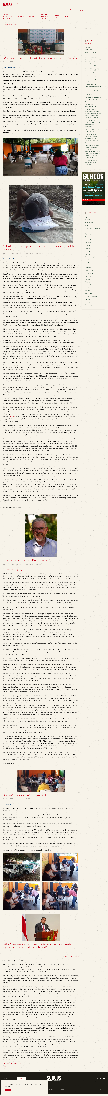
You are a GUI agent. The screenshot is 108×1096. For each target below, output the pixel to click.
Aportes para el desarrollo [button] (6, 17)
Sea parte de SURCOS (102, 10)
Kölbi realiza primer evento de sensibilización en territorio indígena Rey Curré (40, 58)
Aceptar (8, 1090)
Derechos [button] (32, 16)
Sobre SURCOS (81, 10)
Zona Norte (88, 305)
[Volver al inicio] (7, 4)
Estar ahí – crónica (90, 52)
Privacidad (61, 1089)
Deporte (87, 248)
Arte (86, 231)
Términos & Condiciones (50, 1089)
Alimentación (89, 223)
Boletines (88, 234)
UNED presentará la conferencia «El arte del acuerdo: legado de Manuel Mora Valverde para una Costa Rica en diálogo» (93, 114)
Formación (88, 268)
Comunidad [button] (20, 16)
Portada (70, 10)
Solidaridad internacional (92, 296)
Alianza (87, 220)
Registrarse (21, 1078)
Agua (86, 217)
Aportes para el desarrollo (34, 253)
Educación (49, 253)
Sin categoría (89, 293)
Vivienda (87, 302)
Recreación (88, 285)
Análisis (25, 253)
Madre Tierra (57, 16)
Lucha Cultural (89, 270)
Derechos (25, 62)
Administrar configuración (28, 1090)
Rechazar (16, 1090)
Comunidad (26, 799)
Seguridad (88, 291)
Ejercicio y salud (90, 257)
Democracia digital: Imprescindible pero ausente (26, 560)
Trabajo (66, 16)
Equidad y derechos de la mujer (44, 17)
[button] (18, 4)
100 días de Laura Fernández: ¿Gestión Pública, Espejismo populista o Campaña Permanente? (91, 138)
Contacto (91, 10)
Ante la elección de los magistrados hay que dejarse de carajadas (92, 75)
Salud (87, 288)
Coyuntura (88, 243)
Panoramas (88, 279)
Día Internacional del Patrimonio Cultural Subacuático (91, 162)
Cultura (87, 245)
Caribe (87, 237)
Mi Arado (88, 276)
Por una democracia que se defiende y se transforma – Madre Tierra (93, 100)
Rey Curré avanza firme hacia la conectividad (24, 795)
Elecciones (88, 260)
